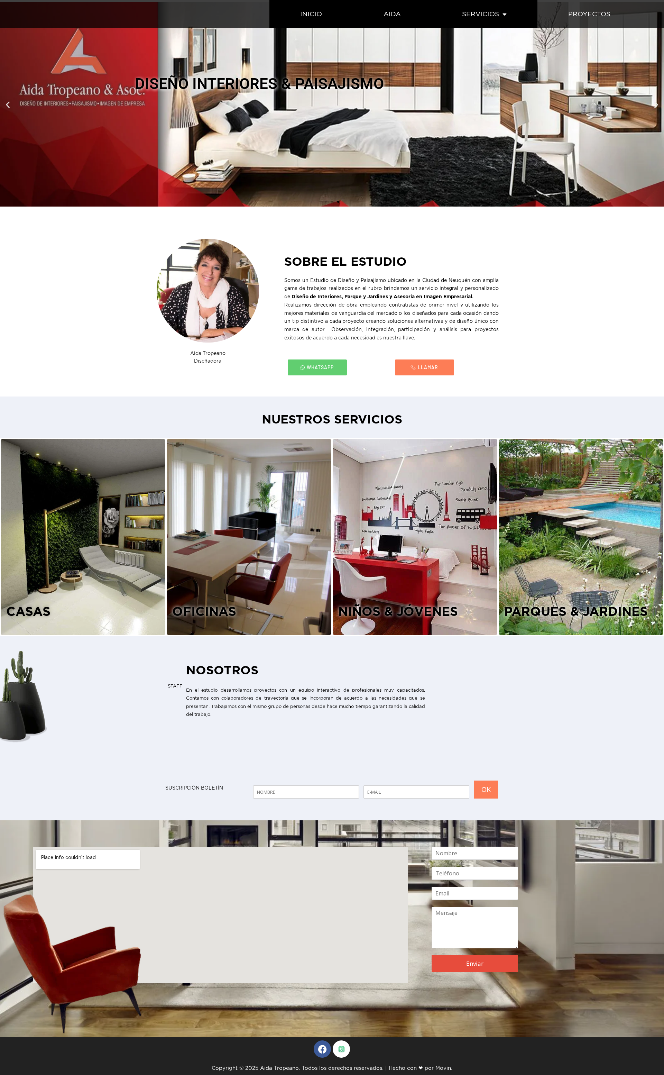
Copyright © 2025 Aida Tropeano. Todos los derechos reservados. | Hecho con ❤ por (323, 1068)
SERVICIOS (480, 13)
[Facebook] (322, 1049)
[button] (7, 104)
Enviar (474, 963)
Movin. (443, 1068)
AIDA (392, 13)
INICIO (311, 13)
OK (486, 789)
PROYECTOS (589, 13)
